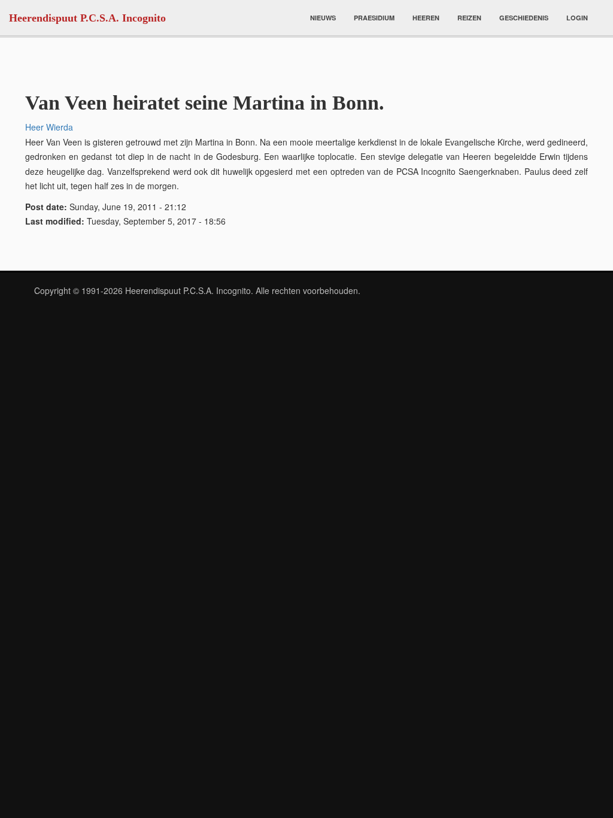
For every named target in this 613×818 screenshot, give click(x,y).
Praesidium (374, 17)
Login (577, 17)
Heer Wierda (49, 127)
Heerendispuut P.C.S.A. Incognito (87, 18)
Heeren (425, 17)
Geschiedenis (523, 17)
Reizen (469, 17)
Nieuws (323, 17)
